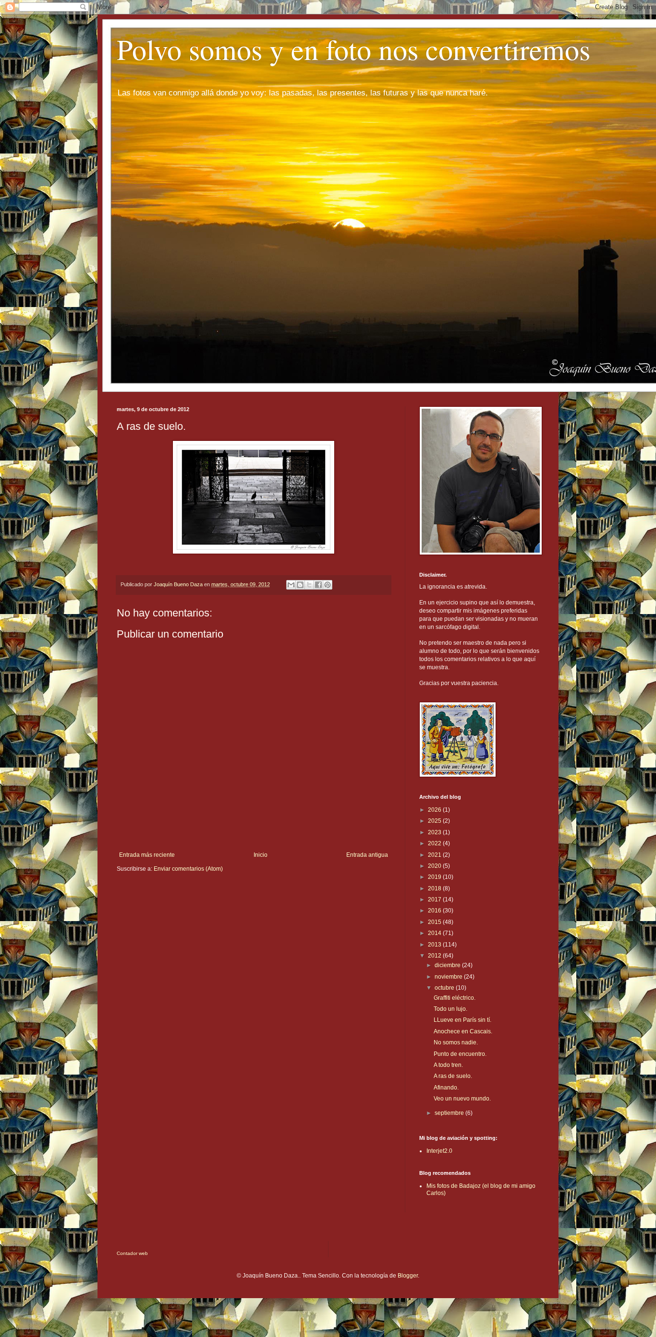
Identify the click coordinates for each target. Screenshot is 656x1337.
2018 (435, 888)
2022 (435, 843)
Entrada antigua (367, 855)
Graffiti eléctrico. (454, 997)
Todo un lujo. (450, 1009)
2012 (435, 955)
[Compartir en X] (309, 585)
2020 (435, 866)
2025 (435, 820)
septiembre (450, 1113)
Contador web (132, 1253)
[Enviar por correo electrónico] (291, 585)
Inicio (260, 855)
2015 (435, 922)
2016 (435, 910)
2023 (435, 832)
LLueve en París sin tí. (462, 1020)
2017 (435, 899)
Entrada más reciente (147, 855)
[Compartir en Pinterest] (327, 585)
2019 (435, 877)
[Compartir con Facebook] (318, 585)
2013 (435, 944)
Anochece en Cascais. (463, 1031)
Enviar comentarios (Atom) (188, 868)
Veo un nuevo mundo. (462, 1098)
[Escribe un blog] (300, 585)
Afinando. (446, 1087)
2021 (435, 855)
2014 (435, 933)
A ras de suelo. (453, 1076)
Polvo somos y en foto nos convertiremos (353, 49)
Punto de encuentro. (460, 1054)
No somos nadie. (456, 1042)
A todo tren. (448, 1065)
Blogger (408, 1275)
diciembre (448, 965)
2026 (435, 809)
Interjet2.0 (439, 1151)
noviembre (449, 976)
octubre (445, 987)
